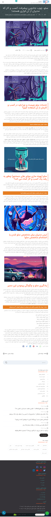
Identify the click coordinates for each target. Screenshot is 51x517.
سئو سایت (44, 449)
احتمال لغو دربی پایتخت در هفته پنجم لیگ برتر (35, 425)
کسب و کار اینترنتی (41, 393)
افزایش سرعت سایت (30, 445)
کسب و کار (44, 453)
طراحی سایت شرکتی (13, 449)
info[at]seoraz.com (41, 499)
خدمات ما (42, 480)
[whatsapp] (47, 513)
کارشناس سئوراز (37, 50)
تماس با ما (42, 482)
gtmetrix (45, 445)
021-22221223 (42, 495)
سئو (10, 445)
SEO (38, 445)
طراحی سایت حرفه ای (25, 449)
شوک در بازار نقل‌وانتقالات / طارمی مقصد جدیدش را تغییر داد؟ (31, 409)
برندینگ (43, 381)
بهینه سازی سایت (18, 445)
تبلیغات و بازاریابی (41, 384)
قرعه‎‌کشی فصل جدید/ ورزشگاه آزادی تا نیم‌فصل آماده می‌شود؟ (31, 420)
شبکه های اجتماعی (41, 388)
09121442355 (42, 497)
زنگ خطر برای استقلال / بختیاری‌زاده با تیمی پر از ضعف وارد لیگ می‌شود (28, 414)
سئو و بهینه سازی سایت (40, 386)
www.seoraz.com (41, 510)
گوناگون (16, 50)
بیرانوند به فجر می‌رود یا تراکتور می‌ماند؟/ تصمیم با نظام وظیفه (31, 430)
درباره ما (42, 485)
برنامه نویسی (42, 379)
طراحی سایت (42, 391)
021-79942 (43, 493)
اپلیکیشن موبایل (42, 374)
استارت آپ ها (42, 377)
